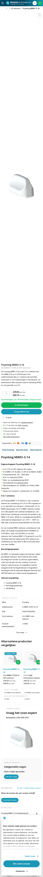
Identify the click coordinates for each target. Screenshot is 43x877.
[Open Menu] (2, 3)
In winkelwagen (21, 405)
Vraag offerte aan (21, 411)
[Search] (35, 3)
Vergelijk (9, 417)
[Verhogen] (9, 393)
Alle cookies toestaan (21, 864)
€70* (23, 428)
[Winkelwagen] (40, 3)
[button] (21, 813)
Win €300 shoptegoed (11, 437)
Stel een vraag (11, 777)
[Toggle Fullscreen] (39, 14)
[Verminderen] (3, 393)
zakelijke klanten (27, 422)
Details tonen (30, 856)
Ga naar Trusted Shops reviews (29, 788)
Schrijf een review (10, 800)
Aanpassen (20, 871)
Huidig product (11, 653)
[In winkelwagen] (18, 662)
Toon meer (20, 632)
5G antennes (15, 8)
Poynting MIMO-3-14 (31, 8)
